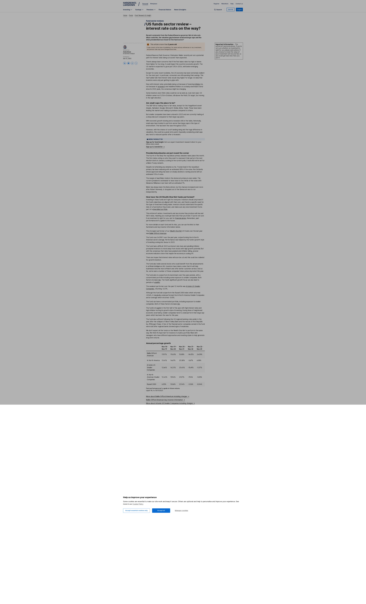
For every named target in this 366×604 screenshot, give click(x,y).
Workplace (153, 3)
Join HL (230, 9)
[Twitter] (136, 63)
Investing (126, 10)
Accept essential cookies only (136, 510)
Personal (145, 3)
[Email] (128, 63)
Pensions (150, 10)
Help (232, 3)
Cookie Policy (137, 504)
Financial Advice (165, 10)
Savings (138, 10)
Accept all (161, 510)
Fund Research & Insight (143, 15)
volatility (157, 282)
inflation (197, 84)
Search (219, 10)
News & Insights (180, 10)
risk (159, 280)
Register (216, 3)
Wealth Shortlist (176, 231)
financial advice (180, 218)
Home (125, 15)
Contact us (239, 3)
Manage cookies (181, 511)
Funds (131, 15)
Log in (239, 9)
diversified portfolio (160, 209)
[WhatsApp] (132, 63)
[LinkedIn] (124, 63)
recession (161, 87)
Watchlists (224, 3)
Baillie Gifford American (157, 233)
